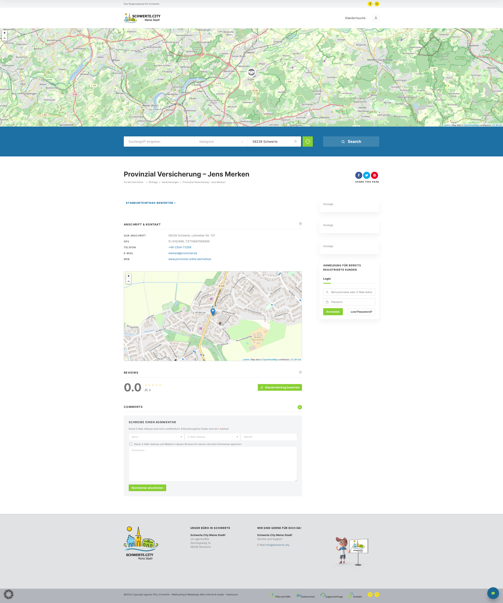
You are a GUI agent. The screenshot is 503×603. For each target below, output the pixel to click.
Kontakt (357, 596)
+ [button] (5, 33)
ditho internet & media (212, 594)
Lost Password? (361, 311)
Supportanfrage (334, 596)
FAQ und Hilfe (282, 596)
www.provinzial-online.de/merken (189, 259)
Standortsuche (355, 18)
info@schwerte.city (277, 544)
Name (135, 436)
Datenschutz (308, 596)
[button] (376, 18)
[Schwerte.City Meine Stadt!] (143, 18)
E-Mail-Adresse (196, 436)
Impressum (232, 594)
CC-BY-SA (497, 125)
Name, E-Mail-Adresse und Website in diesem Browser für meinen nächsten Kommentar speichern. (188, 444)
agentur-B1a (151, 594)
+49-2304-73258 (179, 247)
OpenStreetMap (471, 125)
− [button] (5, 38)
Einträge (153, 182)
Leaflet (447, 125)
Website (248, 436)
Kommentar (139, 450)
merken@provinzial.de (182, 253)
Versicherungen (170, 182)
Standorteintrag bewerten (149, 202)
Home (140, 182)
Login (327, 278)
